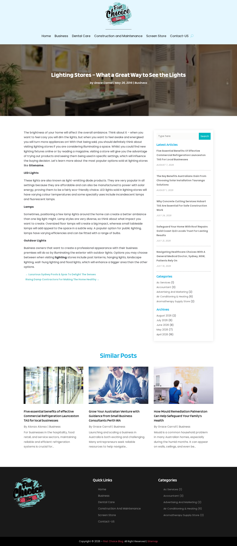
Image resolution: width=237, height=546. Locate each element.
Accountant (163, 287)
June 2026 (162, 325)
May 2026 (162, 329)
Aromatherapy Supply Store (173, 301)
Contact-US (179, 36)
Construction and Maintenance (118, 36)
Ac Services (163, 282)
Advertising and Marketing (172, 292)
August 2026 (164, 315)
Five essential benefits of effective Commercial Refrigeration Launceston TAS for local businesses (181, 155)
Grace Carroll (103, 83)
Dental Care (81, 36)
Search (205, 136)
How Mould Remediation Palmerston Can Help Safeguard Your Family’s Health (180, 415)
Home (46, 36)
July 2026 (162, 320)
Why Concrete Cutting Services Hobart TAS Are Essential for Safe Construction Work (181, 206)
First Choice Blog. (113, 541)
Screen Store (156, 36)
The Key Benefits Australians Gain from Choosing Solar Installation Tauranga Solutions (181, 180)
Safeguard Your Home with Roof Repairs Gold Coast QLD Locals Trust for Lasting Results (182, 231)
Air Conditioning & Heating (172, 296)
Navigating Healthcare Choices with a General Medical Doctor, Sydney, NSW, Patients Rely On (180, 256)
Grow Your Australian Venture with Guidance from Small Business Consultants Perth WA (114, 415)
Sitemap (153, 541)
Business (61, 36)
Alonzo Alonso (37, 427)
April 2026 (162, 334)
